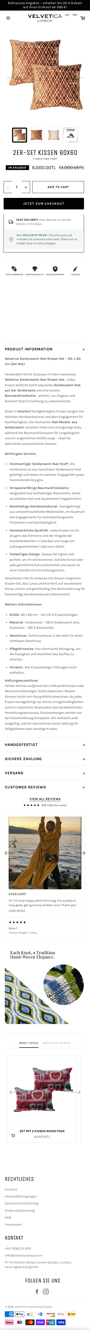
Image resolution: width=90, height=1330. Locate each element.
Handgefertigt (45, 744)
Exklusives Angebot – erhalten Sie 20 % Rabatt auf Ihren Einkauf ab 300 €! (45, 5)
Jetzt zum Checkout (43, 203)
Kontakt (11, 1189)
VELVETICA (21, 1306)
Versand (45, 773)
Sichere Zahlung (45, 759)
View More (17, 910)
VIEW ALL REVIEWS (45, 799)
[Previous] (9, 853)
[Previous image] (9, 78)
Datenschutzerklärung (21, 1203)
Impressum (13, 1224)
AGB (8, 1217)
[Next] (80, 853)
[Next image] (80, 78)
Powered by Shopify (40, 1306)
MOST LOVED (28, 1043)
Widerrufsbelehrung (20, 1210)
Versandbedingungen (21, 1196)
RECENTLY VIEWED (57, 1043)
